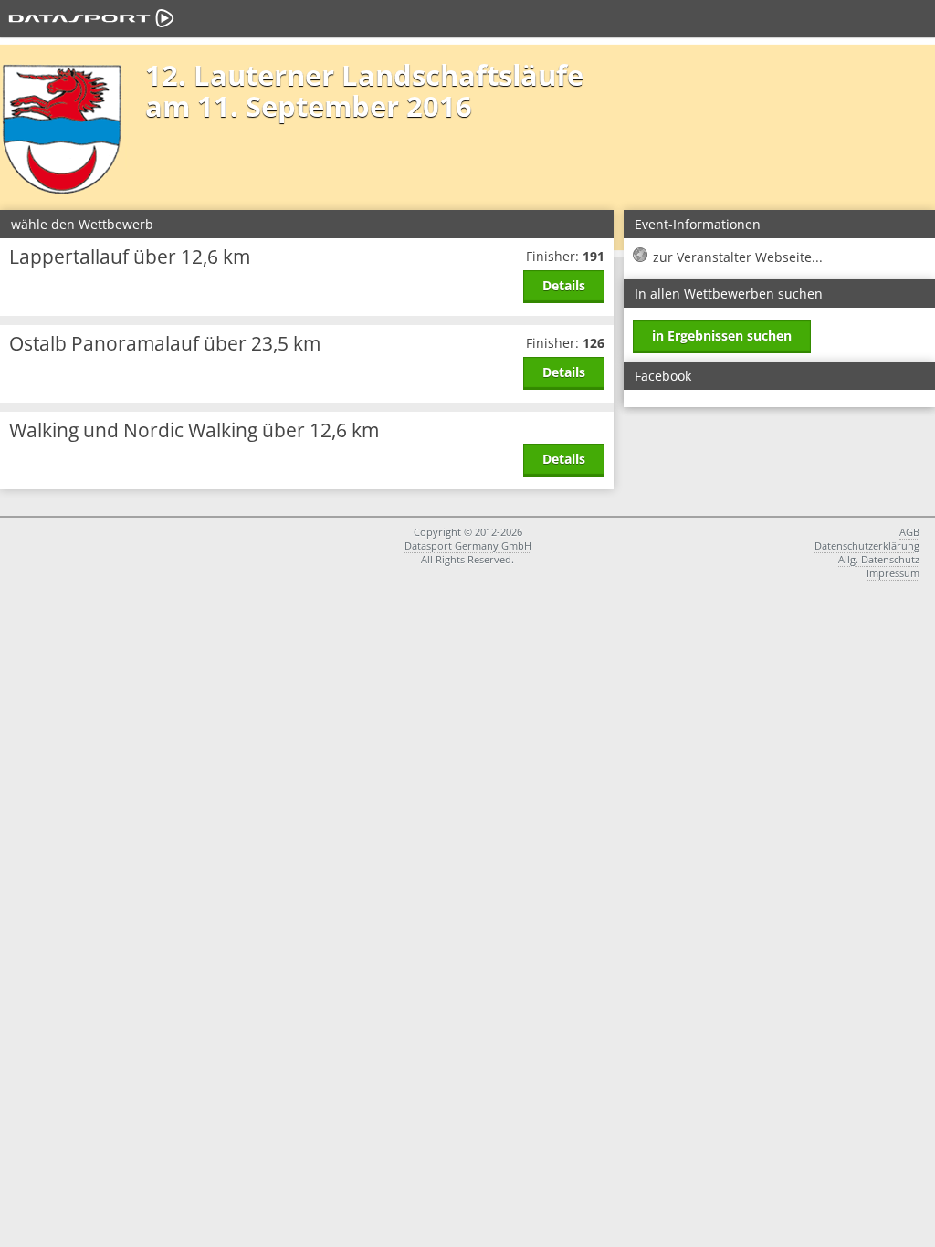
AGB (909, 532)
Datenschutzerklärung (866, 545)
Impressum (893, 573)
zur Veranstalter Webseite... (738, 257)
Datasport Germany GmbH (467, 545)
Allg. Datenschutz (878, 559)
